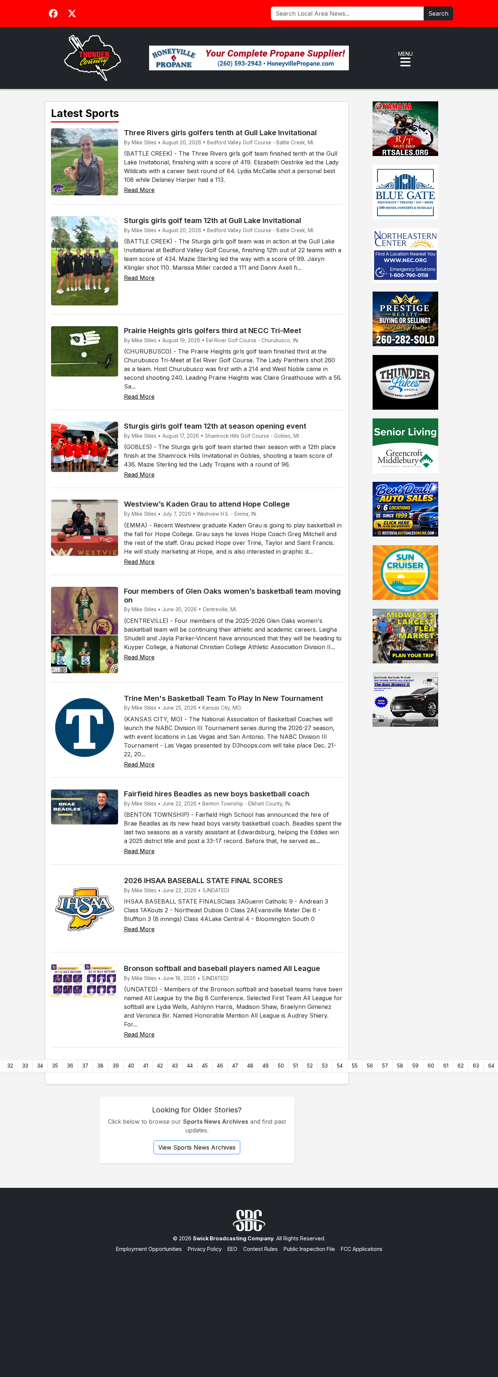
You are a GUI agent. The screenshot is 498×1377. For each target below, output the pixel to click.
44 (190, 1066)
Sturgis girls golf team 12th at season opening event (215, 426)
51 (295, 1066)
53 (325, 1066)
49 (265, 1066)
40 (131, 1066)
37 (85, 1066)
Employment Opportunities (149, 1249)
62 (461, 1066)
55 (355, 1066)
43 (175, 1066)
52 (310, 1066)
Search (438, 13)
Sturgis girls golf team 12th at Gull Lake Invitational (212, 220)
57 (385, 1066)
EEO (232, 1249)
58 (400, 1066)
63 (476, 1066)
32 (10, 1066)
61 (445, 1066)
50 (281, 1066)
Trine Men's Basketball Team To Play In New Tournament (223, 698)
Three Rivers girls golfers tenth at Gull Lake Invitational (220, 132)
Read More (139, 190)
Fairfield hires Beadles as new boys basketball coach (217, 793)
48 (250, 1066)
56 (370, 1066)
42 (160, 1066)
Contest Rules (260, 1249)
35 (55, 1066)
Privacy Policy (205, 1249)
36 (70, 1066)
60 (431, 1066)
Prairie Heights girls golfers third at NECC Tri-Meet (212, 330)
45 (205, 1066)
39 (116, 1066)
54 (340, 1066)
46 (220, 1066)
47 (235, 1066)
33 (25, 1066)
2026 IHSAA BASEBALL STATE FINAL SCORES (203, 880)
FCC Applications (361, 1249)
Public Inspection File (309, 1249)
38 (100, 1066)
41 (145, 1066)
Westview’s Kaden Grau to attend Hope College (207, 504)
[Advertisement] (249, 1308)
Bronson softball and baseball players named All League (222, 968)
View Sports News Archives (197, 1147)
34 (40, 1066)
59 (415, 1066)
